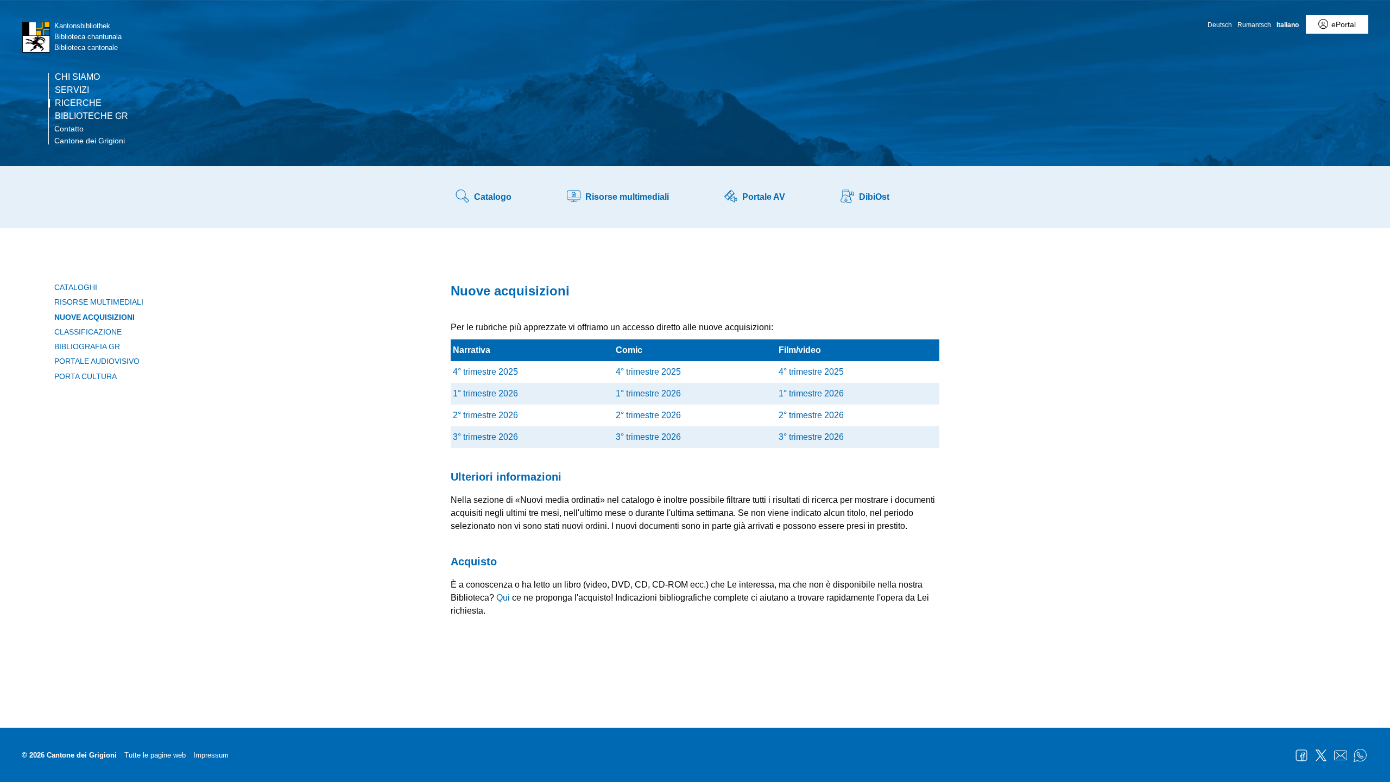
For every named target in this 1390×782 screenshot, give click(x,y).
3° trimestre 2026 (485, 437)
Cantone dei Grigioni (89, 140)
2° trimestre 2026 (485, 415)
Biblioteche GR (91, 116)
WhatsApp (1360, 755)
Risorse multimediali (98, 302)
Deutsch (1220, 25)
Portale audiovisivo (97, 361)
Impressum (211, 755)
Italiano (1288, 25)
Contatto (69, 129)
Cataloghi (75, 287)
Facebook (1301, 755)
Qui (503, 597)
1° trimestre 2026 (485, 393)
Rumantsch (1254, 25)
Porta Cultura (85, 376)
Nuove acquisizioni (94, 317)
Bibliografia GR (87, 346)
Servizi (72, 90)
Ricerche (78, 103)
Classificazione (88, 331)
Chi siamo (77, 77)
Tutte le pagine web (155, 755)
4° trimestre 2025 (485, 371)
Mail (1340, 755)
